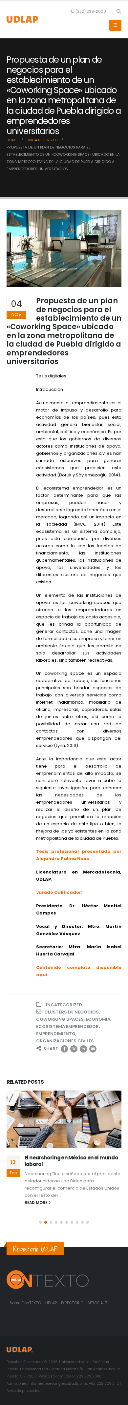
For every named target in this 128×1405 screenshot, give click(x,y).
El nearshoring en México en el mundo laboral (71, 1161)
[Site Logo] (23, 19)
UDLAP (51, 1303)
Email (92, 1049)
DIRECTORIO (72, 1303)
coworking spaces (60, 1019)
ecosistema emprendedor (67, 1026)
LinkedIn (83, 1049)
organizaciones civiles (65, 1041)
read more (36, 1202)
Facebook (64, 1049)
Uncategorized (63, 1005)
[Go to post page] (64, 1119)
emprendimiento (55, 1034)
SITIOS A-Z (97, 1303)
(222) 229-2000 (90, 11)
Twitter (73, 1049)
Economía (98, 1019)
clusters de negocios (71, 1012)
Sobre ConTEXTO (25, 1303)
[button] (118, 11)
